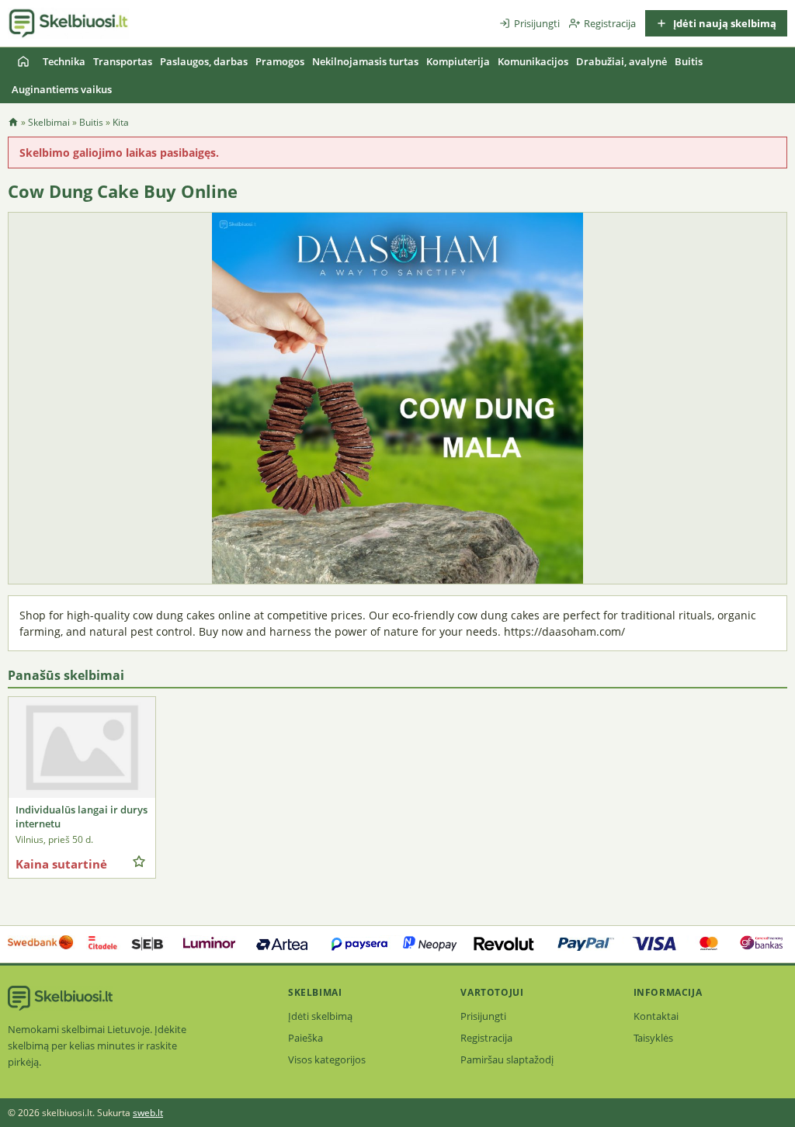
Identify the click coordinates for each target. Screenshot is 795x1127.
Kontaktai (656, 1016)
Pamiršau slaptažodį (507, 1059)
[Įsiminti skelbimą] (139, 861)
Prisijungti (537, 23)
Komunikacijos (533, 61)
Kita (121, 122)
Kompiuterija (458, 61)
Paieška (305, 1038)
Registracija (610, 23)
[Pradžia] (23, 61)
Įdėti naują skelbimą (723, 23)
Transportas (122, 61)
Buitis (689, 61)
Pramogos (279, 61)
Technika (64, 61)
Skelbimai (49, 122)
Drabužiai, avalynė (621, 61)
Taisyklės (653, 1038)
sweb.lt (148, 1112)
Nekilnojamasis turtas (365, 61)
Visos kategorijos (327, 1059)
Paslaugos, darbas (204, 61)
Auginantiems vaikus (62, 89)
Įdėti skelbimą (320, 1016)
